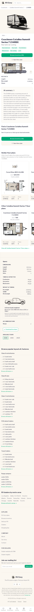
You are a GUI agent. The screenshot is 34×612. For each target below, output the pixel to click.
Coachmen (4, 7)
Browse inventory (6, 518)
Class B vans (5, 376)
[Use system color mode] (14, 584)
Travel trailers (5, 451)
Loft (20, 50)
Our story (4, 539)
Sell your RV (4, 521)
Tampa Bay (16, 498)
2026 (5, 338)
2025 (12, 338)
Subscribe (29, 566)
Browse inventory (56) (17, 55)
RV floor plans (5, 515)
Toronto (22, 500)
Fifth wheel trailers (7, 421)
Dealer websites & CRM (8, 551)
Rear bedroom (6, 48)
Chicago (3, 500)
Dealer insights (5, 554)
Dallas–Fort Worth (15, 496)
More (31, 610)
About (3, 536)
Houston (24, 496)
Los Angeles (5, 496)
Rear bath (14, 48)
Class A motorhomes (7, 353)
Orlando (23, 498)
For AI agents (12, 601)
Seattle (10, 500)
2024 (18, 338)
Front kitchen (22, 48)
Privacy (20, 601)
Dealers (3, 524)
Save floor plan (17, 59)
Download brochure (11, 329)
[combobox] (22, 2)
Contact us (27, 595)
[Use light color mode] (17, 584)
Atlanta (3, 498)
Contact (3, 542)
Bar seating (13, 50)
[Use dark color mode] (19, 584)
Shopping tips (5, 528)
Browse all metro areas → (9, 503)
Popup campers (6, 473)
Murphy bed (5, 50)
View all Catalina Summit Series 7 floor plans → (15, 248)
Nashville (16, 500)
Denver (29, 498)
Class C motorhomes (7, 396)
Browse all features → (7, 371)
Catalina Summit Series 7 (17, 7)
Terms (24, 601)
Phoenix (9, 498)
